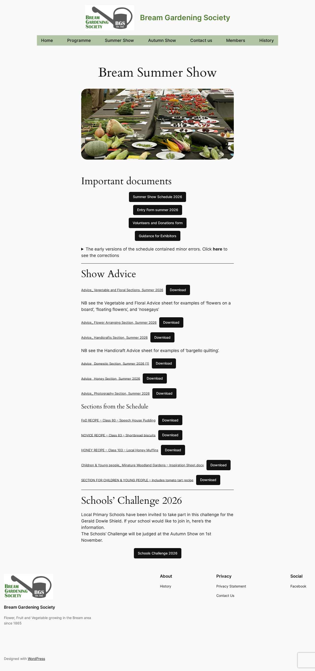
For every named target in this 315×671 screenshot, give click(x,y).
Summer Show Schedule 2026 (157, 197)
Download (178, 290)
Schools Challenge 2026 (157, 553)
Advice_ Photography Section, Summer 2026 (115, 393)
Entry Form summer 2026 (157, 210)
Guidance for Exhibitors (157, 236)
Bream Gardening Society (185, 17)
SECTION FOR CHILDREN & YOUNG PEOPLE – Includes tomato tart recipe (137, 480)
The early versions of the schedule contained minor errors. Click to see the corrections (154, 252)
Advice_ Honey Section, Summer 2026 (110, 378)
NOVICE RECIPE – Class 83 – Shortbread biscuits (118, 435)
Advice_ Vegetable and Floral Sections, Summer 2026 (122, 290)
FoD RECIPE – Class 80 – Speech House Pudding (118, 420)
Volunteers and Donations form (158, 223)
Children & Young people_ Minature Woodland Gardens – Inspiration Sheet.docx (142, 465)
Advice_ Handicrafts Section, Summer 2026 (114, 337)
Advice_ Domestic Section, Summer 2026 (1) (115, 363)
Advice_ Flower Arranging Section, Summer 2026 (119, 322)
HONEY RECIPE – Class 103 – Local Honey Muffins (119, 450)
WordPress (36, 658)
